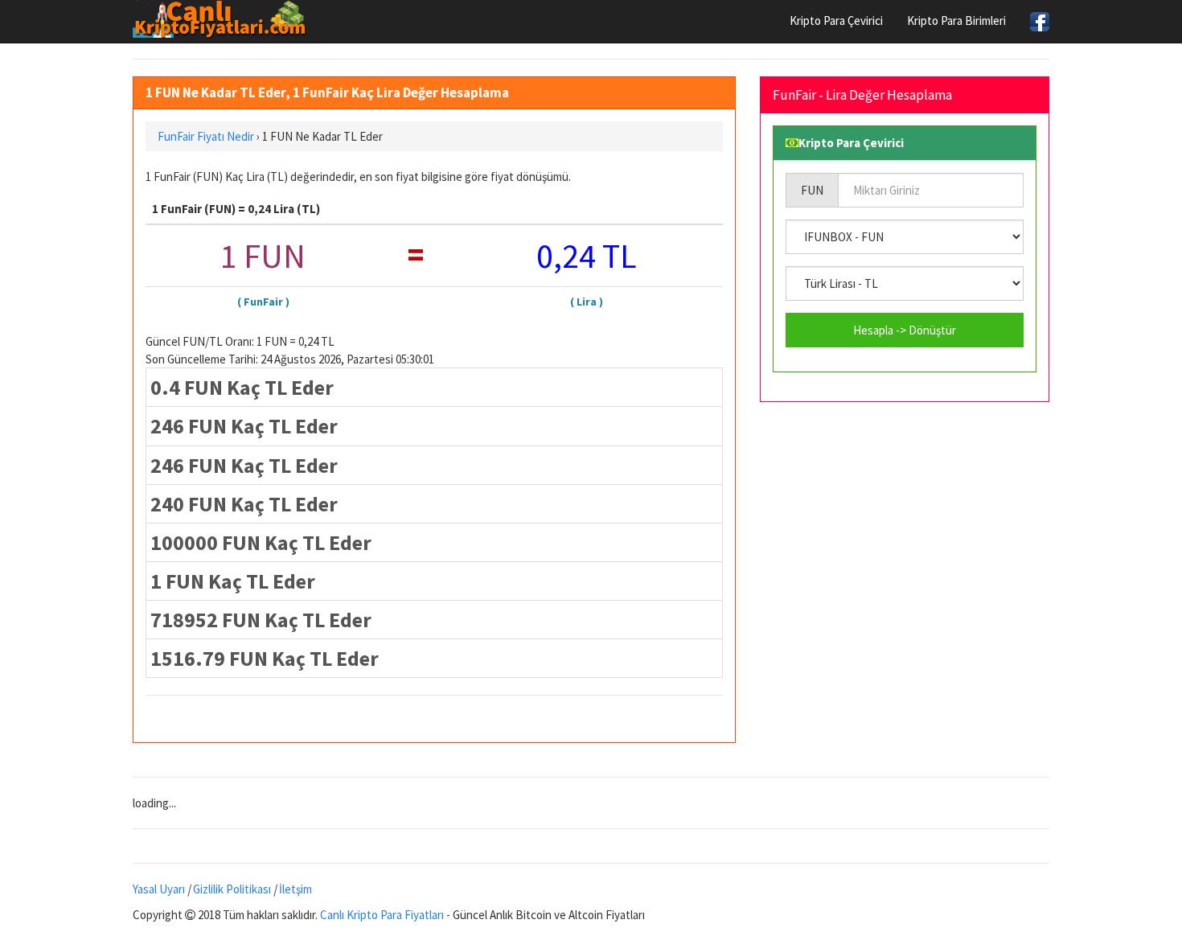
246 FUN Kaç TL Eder (244, 426)
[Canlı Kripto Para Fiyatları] (224, 19)
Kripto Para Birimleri (956, 20)
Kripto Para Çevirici (836, 20)
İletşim (295, 889)
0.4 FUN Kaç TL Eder (242, 387)
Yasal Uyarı (159, 889)
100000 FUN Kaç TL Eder (260, 542)
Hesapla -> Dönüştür (904, 330)
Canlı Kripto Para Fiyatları (382, 914)
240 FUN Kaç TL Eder (244, 504)
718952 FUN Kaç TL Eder (260, 619)
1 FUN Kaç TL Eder (232, 581)
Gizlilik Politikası (232, 889)
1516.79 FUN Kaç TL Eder (264, 658)
